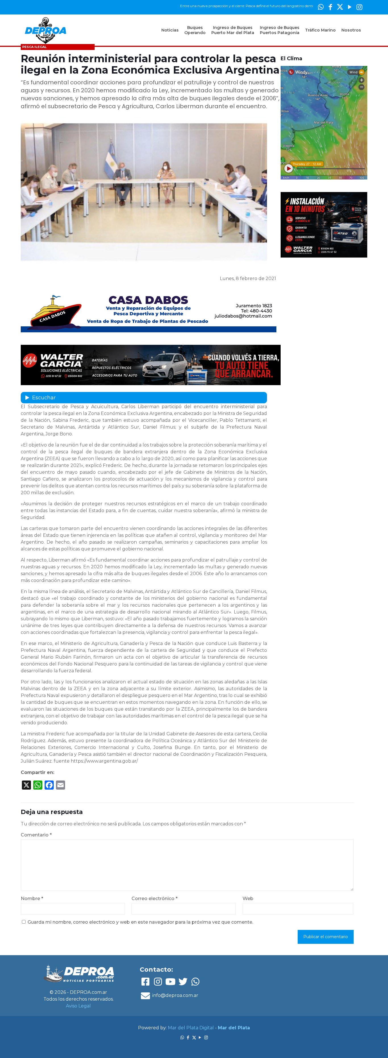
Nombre (32, 898)
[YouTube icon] (349, 7)
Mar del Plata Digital (191, 1027)
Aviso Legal (78, 1006)
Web (248, 898)
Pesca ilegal (34, 47)
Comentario (36, 835)
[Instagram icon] (359, 7)
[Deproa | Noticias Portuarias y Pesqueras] (45, 30)
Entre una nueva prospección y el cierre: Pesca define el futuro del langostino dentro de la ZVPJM (230, 6)
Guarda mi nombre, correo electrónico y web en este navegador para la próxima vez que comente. (140, 922)
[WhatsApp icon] (320, 7)
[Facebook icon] (330, 7)
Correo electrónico (155, 898)
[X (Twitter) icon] (340, 7)
